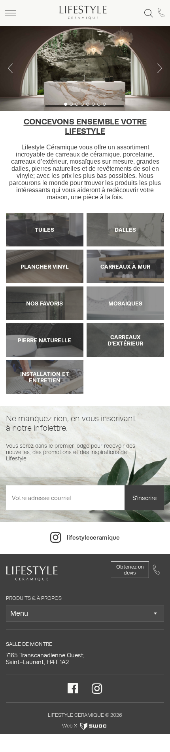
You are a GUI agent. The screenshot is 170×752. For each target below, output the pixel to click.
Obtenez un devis (130, 570)
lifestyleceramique (93, 537)
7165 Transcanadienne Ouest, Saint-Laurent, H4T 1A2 (45, 658)
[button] (10, 68)
